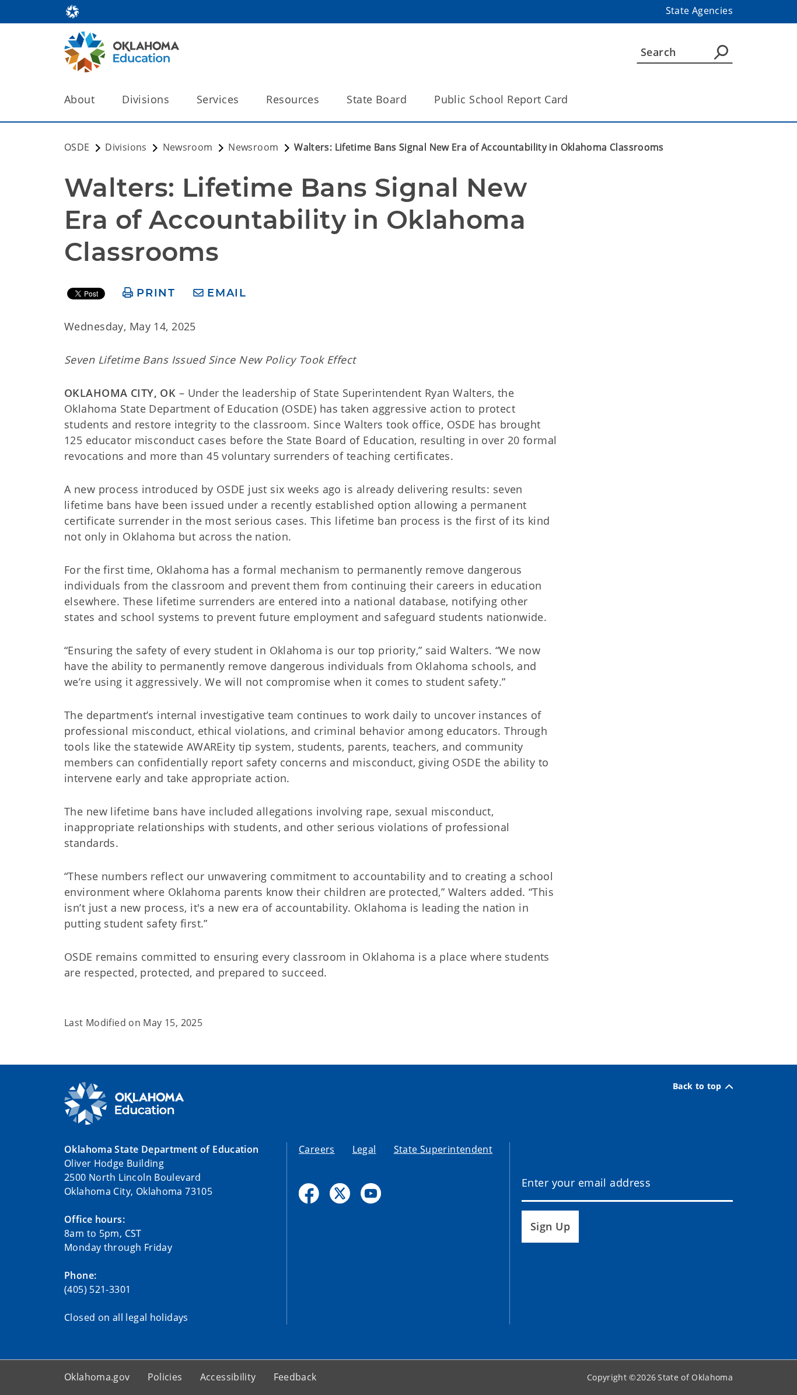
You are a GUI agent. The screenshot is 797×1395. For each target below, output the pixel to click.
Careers (317, 1149)
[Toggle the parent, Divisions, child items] (173, 99)
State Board (377, 99)
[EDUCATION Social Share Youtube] (371, 1193)
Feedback (295, 1376)
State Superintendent (443, 1149)
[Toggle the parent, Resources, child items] (323, 99)
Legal (364, 1149)
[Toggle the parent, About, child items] (98, 99)
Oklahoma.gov (97, 1376)
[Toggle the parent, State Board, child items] (410, 99)
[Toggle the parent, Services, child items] (242, 99)
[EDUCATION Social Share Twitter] (340, 1193)
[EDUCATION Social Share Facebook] (309, 1193)
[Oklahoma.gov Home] (72, 10)
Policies (165, 1376)
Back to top (697, 1086)
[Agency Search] (721, 52)
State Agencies (699, 10)
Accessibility (228, 1376)
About (79, 99)
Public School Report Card (501, 99)
